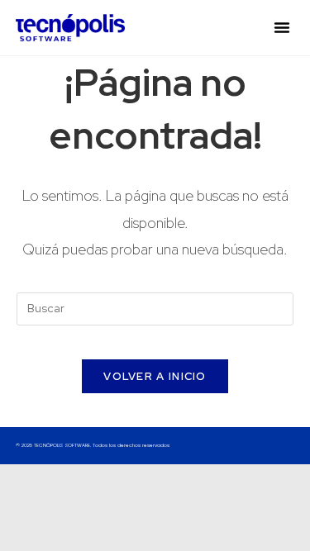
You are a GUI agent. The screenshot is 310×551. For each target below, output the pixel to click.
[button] (281, 27)
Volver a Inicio (155, 376)
